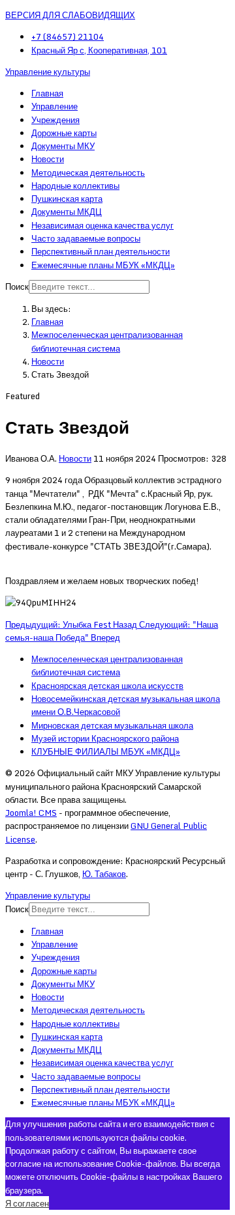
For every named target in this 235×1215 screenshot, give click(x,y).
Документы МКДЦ (66, 211)
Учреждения (55, 120)
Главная (47, 93)
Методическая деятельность (88, 172)
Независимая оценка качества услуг (102, 225)
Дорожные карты (64, 133)
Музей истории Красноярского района (105, 738)
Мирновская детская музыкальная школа (112, 725)
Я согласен (27, 1203)
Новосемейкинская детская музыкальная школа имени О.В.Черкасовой (125, 705)
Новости (47, 159)
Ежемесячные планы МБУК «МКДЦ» (103, 265)
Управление (54, 106)
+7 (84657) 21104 (67, 36)
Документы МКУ (63, 146)
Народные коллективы (75, 185)
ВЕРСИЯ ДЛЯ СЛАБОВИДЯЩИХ (70, 15)
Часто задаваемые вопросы (85, 238)
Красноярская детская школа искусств (107, 685)
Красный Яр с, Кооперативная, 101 (99, 50)
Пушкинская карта (66, 198)
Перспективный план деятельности (100, 251)
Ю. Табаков (104, 874)
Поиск (17, 286)
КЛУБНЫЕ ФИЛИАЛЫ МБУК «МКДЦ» (105, 751)
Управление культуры (47, 71)
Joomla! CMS (31, 812)
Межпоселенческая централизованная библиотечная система (107, 665)
